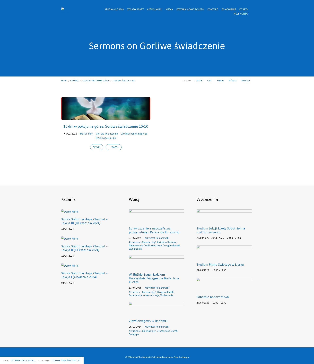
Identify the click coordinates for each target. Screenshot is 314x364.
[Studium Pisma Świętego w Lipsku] (224, 256)
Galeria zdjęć (149, 242)
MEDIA (169, 9)
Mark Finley (86, 133)
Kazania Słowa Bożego (190, 9)
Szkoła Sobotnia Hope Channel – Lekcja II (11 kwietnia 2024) (84, 248)
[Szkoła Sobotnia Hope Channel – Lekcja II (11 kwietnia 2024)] (69, 238)
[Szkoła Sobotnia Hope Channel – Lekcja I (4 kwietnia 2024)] (69, 265)
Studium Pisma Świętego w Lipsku (220, 264)
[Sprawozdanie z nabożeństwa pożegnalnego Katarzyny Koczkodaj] (156, 220)
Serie (210, 80)
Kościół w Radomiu (166, 242)
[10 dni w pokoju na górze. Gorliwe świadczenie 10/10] (105, 117)
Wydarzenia (135, 248)
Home (64, 80)
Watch (115, 147)
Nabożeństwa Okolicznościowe (145, 245)
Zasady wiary (135, 9)
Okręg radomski (171, 245)
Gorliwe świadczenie (124, 80)
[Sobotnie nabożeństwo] (224, 289)
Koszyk (243, 9)
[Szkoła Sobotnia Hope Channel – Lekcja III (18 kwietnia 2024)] (69, 211)
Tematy (198, 80)
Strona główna (114, 9)
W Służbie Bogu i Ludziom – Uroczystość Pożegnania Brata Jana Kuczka (154, 278)
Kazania (74, 80)
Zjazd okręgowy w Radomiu (148, 321)
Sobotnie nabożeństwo (213, 297)
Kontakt (212, 9)
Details (96, 147)
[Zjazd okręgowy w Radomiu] (156, 313)
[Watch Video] (78, 228)
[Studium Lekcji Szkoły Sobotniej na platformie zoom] (224, 220)
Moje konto (241, 14)
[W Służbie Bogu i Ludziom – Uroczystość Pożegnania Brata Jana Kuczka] (156, 266)
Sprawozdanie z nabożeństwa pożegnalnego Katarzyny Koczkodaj (154, 230)
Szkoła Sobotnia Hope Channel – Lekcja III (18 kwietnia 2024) (84, 221)
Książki (220, 80)
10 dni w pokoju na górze (95, 80)
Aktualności (154, 9)
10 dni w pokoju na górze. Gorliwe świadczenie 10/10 (105, 126)
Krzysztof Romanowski (157, 238)
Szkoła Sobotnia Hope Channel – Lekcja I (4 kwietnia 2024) (84, 275)
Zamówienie (228, 9)
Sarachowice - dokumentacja (144, 295)
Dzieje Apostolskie (106, 138)
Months (246, 80)
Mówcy (233, 80)
